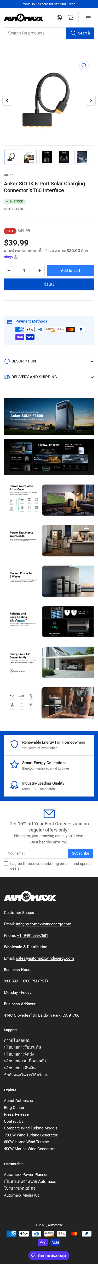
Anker (8, 175)
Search (84, 33)
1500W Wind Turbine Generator (30, 1135)
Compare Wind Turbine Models (30, 1128)
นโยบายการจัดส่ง (19, 1054)
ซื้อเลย (49, 284)
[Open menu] (88, 17)
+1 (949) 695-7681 (32, 935)
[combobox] (49, 33)
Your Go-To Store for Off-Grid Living (49, 4)
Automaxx (55, 1225)
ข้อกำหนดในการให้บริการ (26, 1074)
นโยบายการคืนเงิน (20, 1068)
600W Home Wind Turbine (26, 1142)
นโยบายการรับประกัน (22, 1047)
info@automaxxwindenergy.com (43, 924)
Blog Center (14, 1107)
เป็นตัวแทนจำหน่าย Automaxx (30, 1181)
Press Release (16, 1114)
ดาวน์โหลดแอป (17, 1040)
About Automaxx (18, 1100)
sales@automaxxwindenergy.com (45, 958)
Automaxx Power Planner (26, 1174)
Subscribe (80, 853)
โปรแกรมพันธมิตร (19, 1188)
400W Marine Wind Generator (29, 1149)
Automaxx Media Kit (21, 1195)
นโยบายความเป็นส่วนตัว (25, 1061)
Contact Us (14, 1121)
